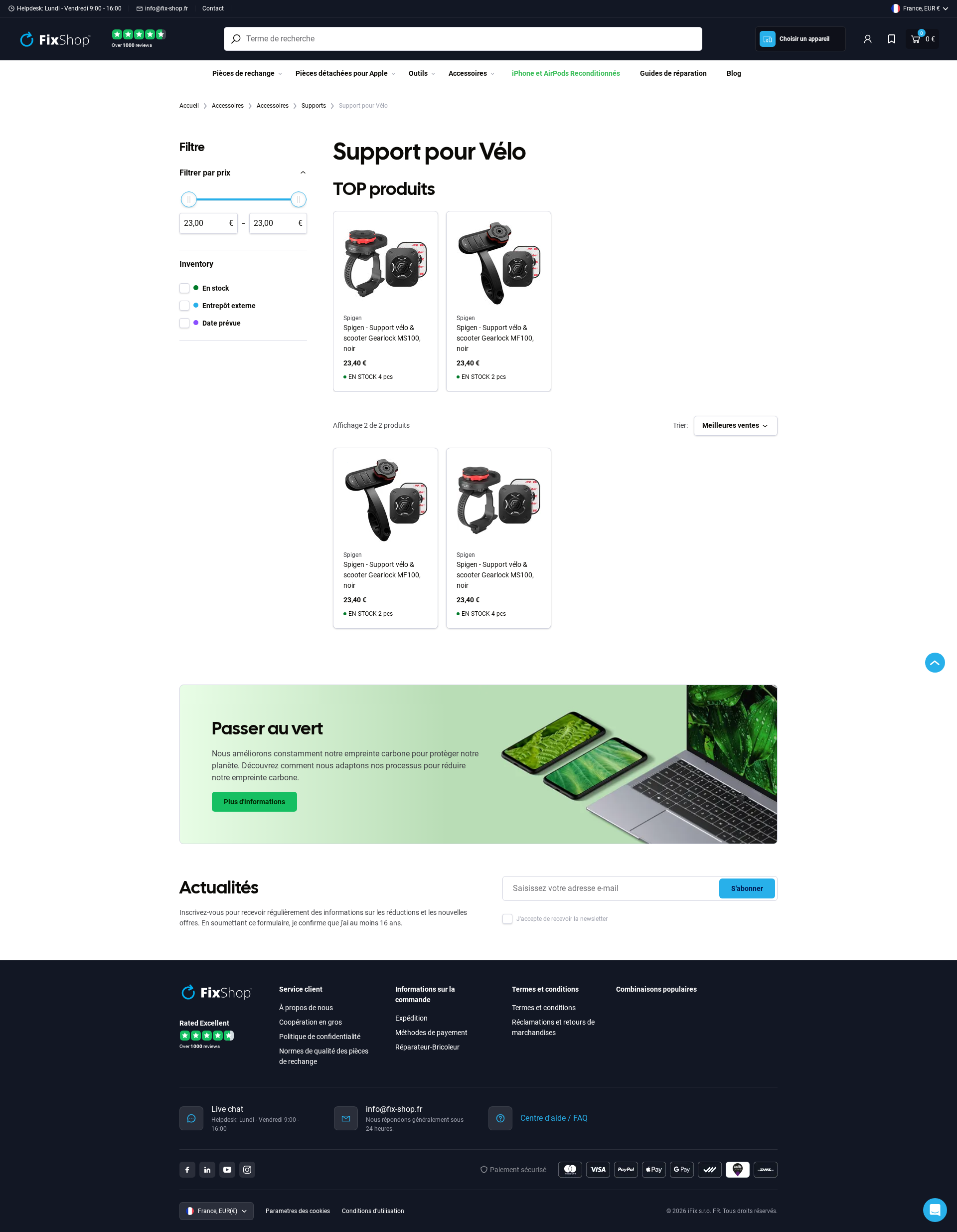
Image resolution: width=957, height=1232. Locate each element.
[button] (243, 172)
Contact (213, 8)
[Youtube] (227, 1170)
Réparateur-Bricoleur (427, 1047)
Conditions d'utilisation (373, 1211)
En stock (215, 288)
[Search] (236, 39)
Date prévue (221, 323)
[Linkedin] (207, 1170)
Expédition (411, 1018)
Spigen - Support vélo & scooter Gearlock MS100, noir (382, 338)
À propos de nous (306, 1008)
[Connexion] (868, 39)
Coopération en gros (310, 1022)
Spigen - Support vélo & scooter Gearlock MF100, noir (495, 338)
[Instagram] (247, 1170)
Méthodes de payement (431, 1033)
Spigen (352, 554)
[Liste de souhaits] (892, 39)
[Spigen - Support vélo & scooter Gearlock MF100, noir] (385, 500)
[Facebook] (187, 1170)
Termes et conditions (544, 1008)
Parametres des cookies (298, 1211)
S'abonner (747, 888)
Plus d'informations (254, 802)
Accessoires (228, 105)
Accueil (189, 105)
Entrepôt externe (229, 305)
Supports (314, 105)
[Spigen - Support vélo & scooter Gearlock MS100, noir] (499, 500)
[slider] (189, 199)
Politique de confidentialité (319, 1037)
